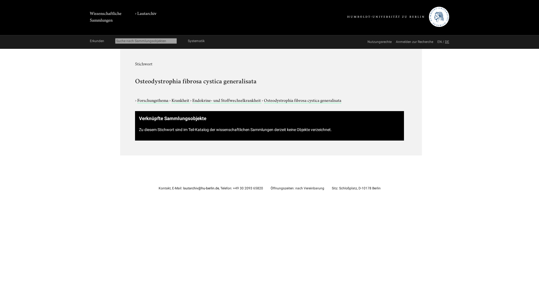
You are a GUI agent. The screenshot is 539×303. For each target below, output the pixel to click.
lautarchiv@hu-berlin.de (201, 188)
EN (439, 42)
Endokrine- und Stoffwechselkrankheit (227, 100)
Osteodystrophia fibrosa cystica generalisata (302, 100)
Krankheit (181, 100)
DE (447, 42)
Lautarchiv (146, 13)
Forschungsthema (153, 100)
